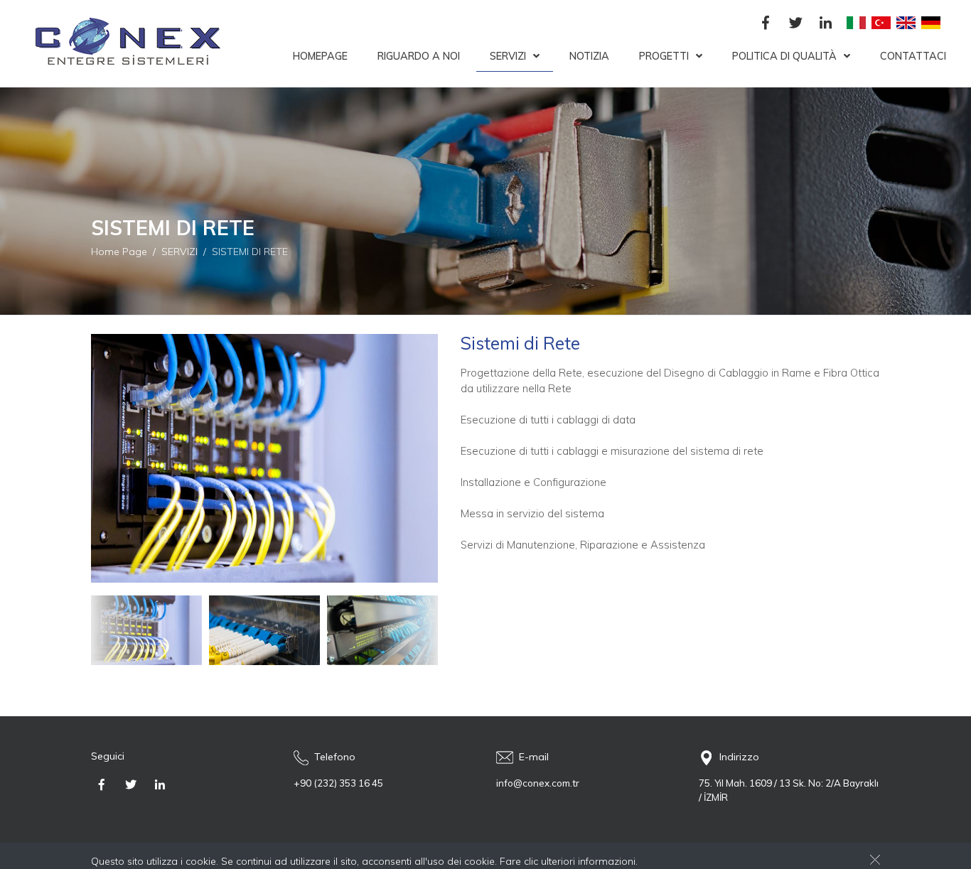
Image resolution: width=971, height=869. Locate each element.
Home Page (119, 251)
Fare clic (519, 861)
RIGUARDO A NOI (418, 56)
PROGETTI (664, 56)
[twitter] (795, 24)
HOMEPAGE (320, 56)
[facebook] (765, 24)
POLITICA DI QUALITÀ (784, 56)
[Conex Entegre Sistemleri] (123, 43)
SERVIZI (508, 56)
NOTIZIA (589, 56)
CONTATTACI (913, 56)
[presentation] (102, 630)
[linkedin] (825, 24)
